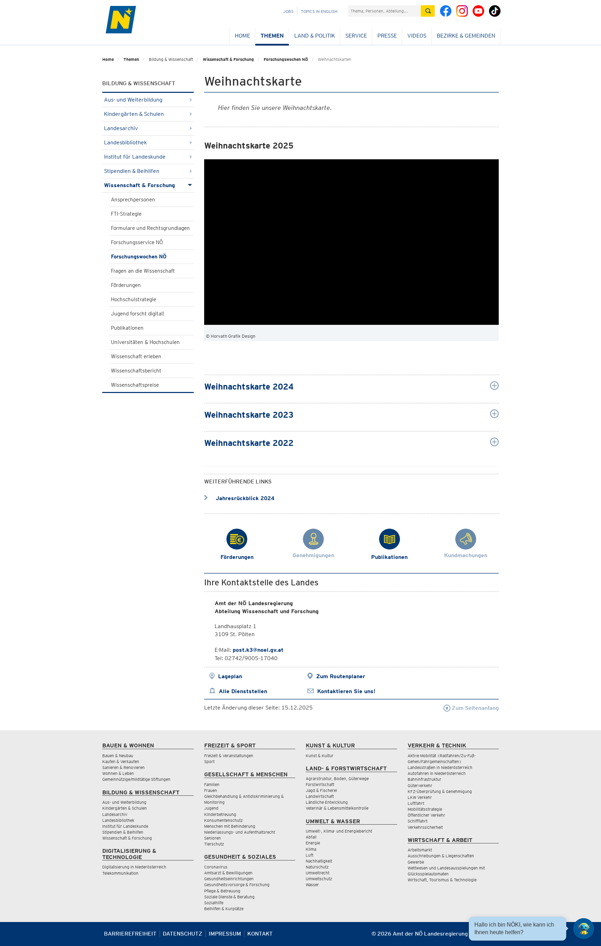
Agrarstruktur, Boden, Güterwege (337, 778)
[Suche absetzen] (428, 11)
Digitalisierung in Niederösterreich (134, 866)
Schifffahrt (417, 821)
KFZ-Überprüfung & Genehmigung (440, 791)
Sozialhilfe (213, 902)
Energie (313, 842)
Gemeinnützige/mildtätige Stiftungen (136, 779)
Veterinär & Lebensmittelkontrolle (337, 808)
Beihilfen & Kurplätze (223, 908)
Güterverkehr (420, 785)
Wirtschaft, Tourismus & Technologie (442, 879)
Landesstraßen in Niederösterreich (440, 767)
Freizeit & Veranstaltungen (228, 755)
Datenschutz (182, 933)
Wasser (312, 884)
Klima (311, 849)
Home (242, 35)
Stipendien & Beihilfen (131, 171)
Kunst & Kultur (320, 755)
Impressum (225, 933)
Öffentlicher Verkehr (426, 815)
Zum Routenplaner (340, 676)
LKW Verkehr (420, 797)
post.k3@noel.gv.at (258, 650)
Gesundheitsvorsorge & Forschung (237, 884)
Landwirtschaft (320, 796)
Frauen (210, 790)
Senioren (212, 838)
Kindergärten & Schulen (134, 114)
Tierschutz (214, 844)
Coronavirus (215, 866)
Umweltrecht (317, 872)
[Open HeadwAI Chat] (583, 928)
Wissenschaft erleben (136, 356)
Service (356, 35)
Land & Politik (314, 35)
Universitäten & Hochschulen (145, 342)
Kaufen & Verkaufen (120, 761)
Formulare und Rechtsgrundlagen (150, 228)
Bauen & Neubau (117, 755)
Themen (272, 35)
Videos (416, 35)
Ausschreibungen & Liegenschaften (441, 855)
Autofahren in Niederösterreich (437, 773)
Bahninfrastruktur (424, 779)
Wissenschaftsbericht (136, 371)
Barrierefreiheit (130, 933)
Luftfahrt (416, 803)
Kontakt (260, 933)
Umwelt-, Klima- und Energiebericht (339, 831)
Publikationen (127, 328)
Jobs (288, 11)
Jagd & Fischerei (321, 790)
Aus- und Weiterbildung (133, 99)
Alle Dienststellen (243, 691)
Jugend (211, 808)
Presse (387, 35)
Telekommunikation (120, 873)
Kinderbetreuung (220, 814)
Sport (209, 761)
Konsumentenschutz (223, 820)
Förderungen (126, 285)
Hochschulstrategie (133, 299)
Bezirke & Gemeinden (466, 35)
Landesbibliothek (125, 142)
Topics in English (319, 11)
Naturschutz (317, 866)
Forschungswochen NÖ (286, 59)
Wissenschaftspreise (135, 385)
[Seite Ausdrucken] (493, 936)
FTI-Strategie (126, 214)
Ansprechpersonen (133, 200)
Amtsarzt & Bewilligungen (228, 872)
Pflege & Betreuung (222, 890)
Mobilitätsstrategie (425, 809)
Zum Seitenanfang (474, 708)
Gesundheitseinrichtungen (229, 878)
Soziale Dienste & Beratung (229, 896)
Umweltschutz (319, 878)
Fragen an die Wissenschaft (143, 271)
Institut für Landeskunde (135, 156)
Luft (309, 855)
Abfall (311, 837)
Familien (211, 784)
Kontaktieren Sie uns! (346, 691)
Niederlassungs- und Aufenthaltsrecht (239, 832)
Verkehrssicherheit (425, 827)
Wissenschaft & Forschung (228, 59)
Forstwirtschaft (320, 784)
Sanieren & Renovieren (123, 767)
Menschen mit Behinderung (229, 826)
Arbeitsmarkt (420, 849)
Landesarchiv (121, 128)
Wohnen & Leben (118, 773)
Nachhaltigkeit (319, 861)
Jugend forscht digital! (137, 314)
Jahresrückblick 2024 (244, 498)
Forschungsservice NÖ (137, 242)
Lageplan (230, 676)
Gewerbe (416, 862)
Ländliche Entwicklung (327, 802)
